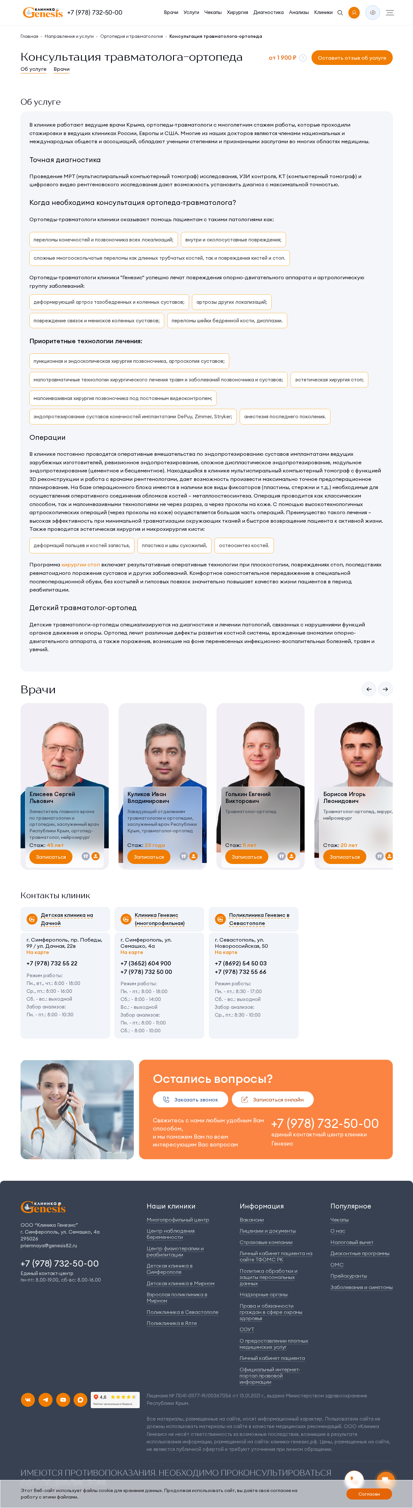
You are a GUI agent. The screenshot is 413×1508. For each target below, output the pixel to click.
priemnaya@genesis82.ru (49, 1245)
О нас (337, 1230)
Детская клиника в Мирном (180, 1283)
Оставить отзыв (352, 57)
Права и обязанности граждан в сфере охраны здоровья (271, 1311)
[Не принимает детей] (86, 857)
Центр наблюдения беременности (171, 1233)
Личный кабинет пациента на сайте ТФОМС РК (276, 1256)
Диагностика (268, 12)
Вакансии (252, 1219)
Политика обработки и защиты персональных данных (268, 1277)
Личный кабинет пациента (272, 1358)
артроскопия (184, 361)
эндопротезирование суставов (71, 416)
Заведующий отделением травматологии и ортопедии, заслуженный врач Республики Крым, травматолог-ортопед (162, 821)
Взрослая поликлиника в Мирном (177, 1297)
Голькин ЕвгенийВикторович (248, 798)
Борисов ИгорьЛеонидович (344, 798)
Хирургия (237, 12)
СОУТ (247, 1329)
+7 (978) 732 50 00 (146, 972)
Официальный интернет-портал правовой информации (270, 1375)
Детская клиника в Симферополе (170, 1268)
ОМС (336, 1264)
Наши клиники (171, 1206)
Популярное (350, 1206)
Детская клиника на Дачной (67, 919)
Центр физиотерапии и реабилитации (175, 1251)
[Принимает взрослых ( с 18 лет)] (95, 857)
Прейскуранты (348, 1275)
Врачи (171, 12)
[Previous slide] (369, 689)
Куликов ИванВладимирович (148, 798)
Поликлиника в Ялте (172, 1323)
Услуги (191, 12)
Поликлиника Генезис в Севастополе (259, 919)
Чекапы (213, 12)
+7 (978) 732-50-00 (94, 12)
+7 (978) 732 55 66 (240, 972)
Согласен (369, 1494)
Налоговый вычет (351, 1242)
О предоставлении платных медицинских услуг (274, 1343)
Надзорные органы (264, 1294)
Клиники (323, 12)
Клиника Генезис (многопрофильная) (159, 919)
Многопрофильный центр (178, 1219)
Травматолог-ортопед (251, 811)
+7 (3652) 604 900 (145, 963)
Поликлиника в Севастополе (182, 1312)
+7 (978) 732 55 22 (51, 963)
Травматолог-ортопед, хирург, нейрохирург (358, 814)
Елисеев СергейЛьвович (52, 798)
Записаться (51, 857)
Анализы (299, 12)
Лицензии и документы (268, 1230)
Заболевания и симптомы (361, 1287)
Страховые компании (266, 1242)
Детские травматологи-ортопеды (74, 624)
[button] (303, 58)
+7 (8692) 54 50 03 (241, 963)
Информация (262, 1206)
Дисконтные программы (359, 1253)
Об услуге (33, 69)
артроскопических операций (68, 512)
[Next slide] (385, 689)
